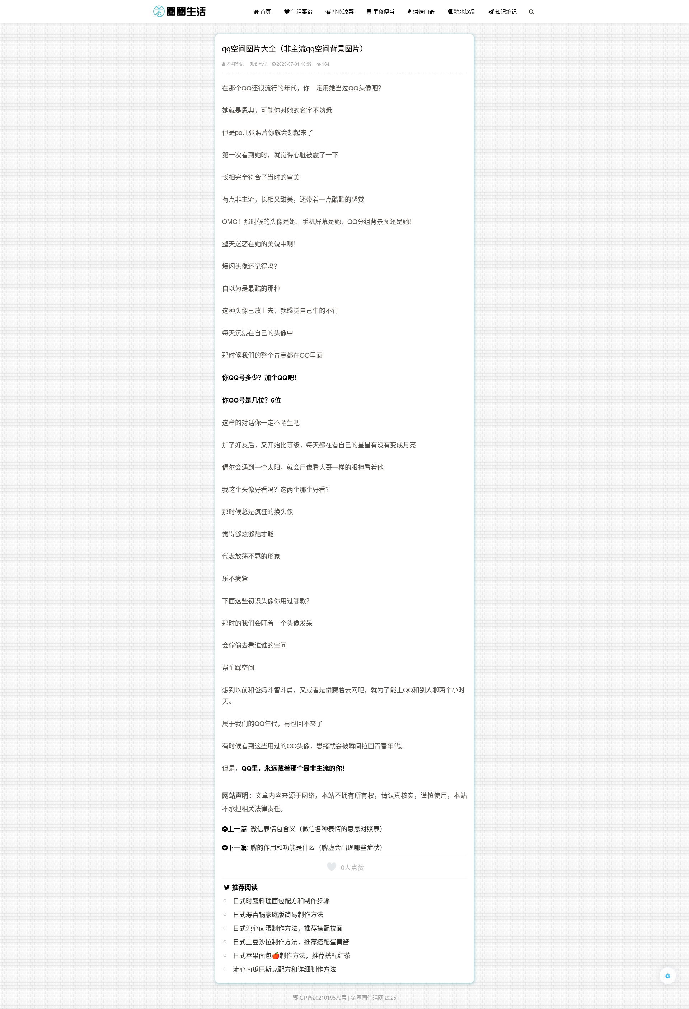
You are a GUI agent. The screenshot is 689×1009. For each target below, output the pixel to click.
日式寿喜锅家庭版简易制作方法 (278, 914)
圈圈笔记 (234, 64)
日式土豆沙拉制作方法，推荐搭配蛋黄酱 (291, 941)
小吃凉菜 (342, 11)
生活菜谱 (301, 11)
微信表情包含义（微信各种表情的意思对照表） (318, 828)
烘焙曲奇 (423, 11)
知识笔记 (505, 11)
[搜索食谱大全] (531, 11)
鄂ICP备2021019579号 (320, 997)
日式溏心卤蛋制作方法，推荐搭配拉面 (288, 928)
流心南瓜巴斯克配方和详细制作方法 (284, 968)
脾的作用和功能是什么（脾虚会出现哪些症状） (318, 847)
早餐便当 (382, 11)
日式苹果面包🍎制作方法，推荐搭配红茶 (292, 955)
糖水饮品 (464, 11)
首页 (265, 11)
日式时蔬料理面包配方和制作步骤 (281, 900)
